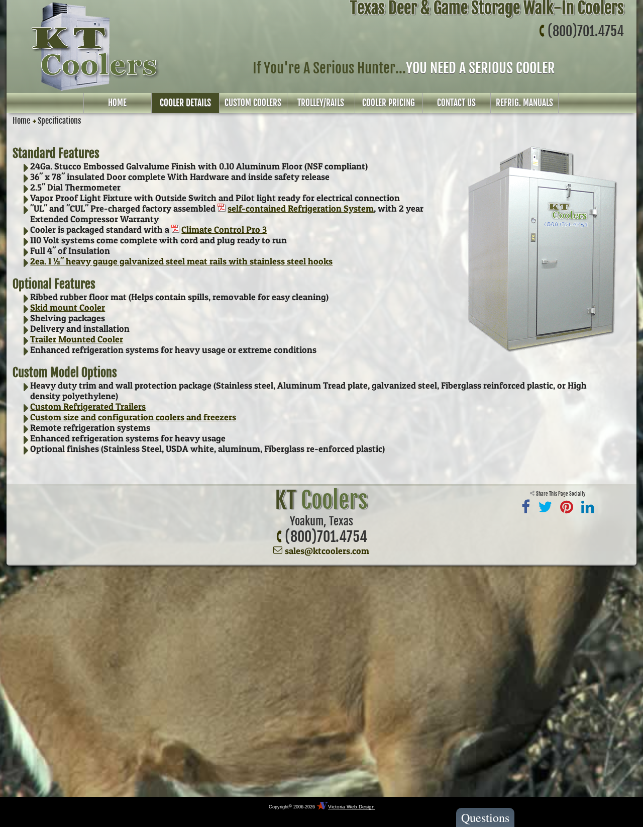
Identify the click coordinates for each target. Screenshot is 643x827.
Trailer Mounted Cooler (76, 339)
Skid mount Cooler (67, 307)
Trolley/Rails (320, 103)
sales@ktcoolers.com (327, 550)
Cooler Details (185, 103)
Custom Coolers (253, 103)
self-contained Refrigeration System (301, 208)
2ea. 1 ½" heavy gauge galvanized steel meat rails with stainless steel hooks (181, 261)
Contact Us (456, 103)
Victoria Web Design (351, 806)
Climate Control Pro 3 (224, 229)
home (117, 103)
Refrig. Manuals (524, 103)
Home (21, 121)
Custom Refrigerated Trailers (88, 406)
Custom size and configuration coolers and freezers (133, 417)
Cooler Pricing (388, 103)
